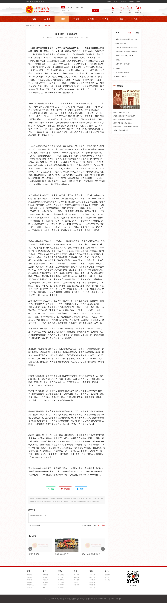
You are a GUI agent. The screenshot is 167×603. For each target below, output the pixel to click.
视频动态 (119, 85)
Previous (30, 549)
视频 (44, 587)
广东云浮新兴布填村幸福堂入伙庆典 (124, 116)
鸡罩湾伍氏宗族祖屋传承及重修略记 (126, 51)
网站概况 (29, 575)
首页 (34, 18)
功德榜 (109, 2)
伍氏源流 (61, 577)
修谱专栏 (61, 587)
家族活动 (45, 580)
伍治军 (117, 68)
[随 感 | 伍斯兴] (93, 545)
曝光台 (116, 2)
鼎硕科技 (118, 599)
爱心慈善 (76, 580)
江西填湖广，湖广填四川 (122, 64)
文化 (63, 18)
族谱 (77, 18)
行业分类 (92, 577)
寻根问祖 (45, 582)
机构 (92, 18)
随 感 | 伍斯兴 (85, 554)
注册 (103, 525)
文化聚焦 (61, 575)
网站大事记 (30, 582)
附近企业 (92, 582)
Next (103, 549)
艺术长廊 (61, 585)
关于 (135, 18)
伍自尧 (117, 60)
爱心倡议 (76, 575)
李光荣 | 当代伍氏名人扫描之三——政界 (127, 56)
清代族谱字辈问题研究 (122, 72)
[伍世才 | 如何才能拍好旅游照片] (66, 545)
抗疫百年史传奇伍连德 (126, 107)
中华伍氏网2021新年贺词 (121, 112)
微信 (52, 489)
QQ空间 (82, 489)
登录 (97, 525)
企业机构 (92, 580)
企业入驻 (92, 575)
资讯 (48, 18)
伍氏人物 (61, 582)
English (131, 2)
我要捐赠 (76, 585)
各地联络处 (30, 585)
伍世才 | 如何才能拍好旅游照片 (65, 554)
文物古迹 (61, 580)
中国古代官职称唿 (120, 43)
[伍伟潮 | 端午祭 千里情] (40, 545)
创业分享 (92, 587)
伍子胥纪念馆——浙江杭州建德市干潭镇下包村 (127, 126)
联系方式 (29, 587)
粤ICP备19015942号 (102, 599)
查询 (95, 10)
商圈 (106, 18)
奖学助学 (76, 577)
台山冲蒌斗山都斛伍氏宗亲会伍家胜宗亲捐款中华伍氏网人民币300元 (136, 47)
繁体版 (138, 2)
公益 (121, 18)
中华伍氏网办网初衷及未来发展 (122, 119)
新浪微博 (67, 489)
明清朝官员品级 (121, 76)
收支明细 (107, 575)
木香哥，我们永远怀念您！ (121, 130)
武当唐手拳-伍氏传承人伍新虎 (122, 123)
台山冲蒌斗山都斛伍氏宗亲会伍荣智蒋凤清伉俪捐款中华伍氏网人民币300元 (138, 39)
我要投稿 (123, 2)
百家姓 (45, 585)
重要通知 (45, 575)
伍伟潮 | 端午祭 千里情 (35, 554)
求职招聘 (92, 585)
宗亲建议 (107, 580)
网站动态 (45, 577)
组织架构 (29, 577)
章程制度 (29, 580)
